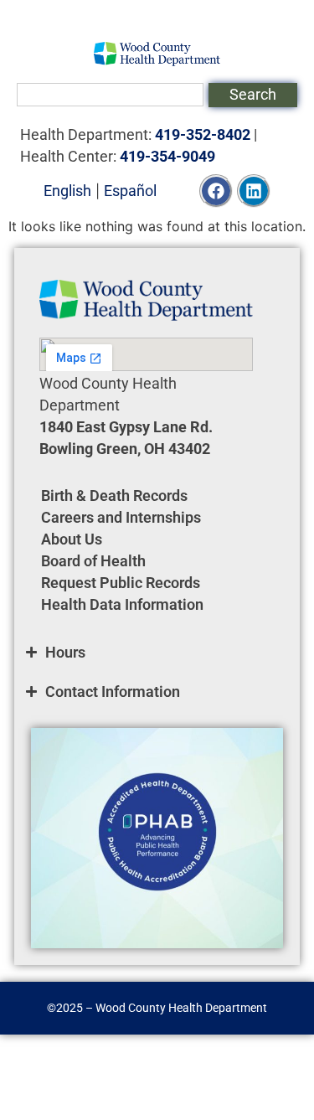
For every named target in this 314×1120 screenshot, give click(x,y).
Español (130, 190)
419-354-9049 (167, 156)
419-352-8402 (202, 134)
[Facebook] (216, 191)
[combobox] (110, 94)
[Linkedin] (253, 191)
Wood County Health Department (181, 1007)
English (67, 190)
